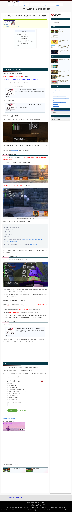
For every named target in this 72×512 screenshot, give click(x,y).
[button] (69, 22)
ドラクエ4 (21, 507)
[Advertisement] (25, 57)
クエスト (57, 3)
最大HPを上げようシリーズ (59, 96)
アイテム (24, 5)
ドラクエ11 (55, 104)
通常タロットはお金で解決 (23, 36)
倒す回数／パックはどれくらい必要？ (25, 41)
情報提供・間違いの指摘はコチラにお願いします (36, 502)
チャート (35, 3)
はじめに (55, 92)
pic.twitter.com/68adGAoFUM (10, 241)
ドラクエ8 (38, 507)
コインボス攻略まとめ (58, 94)
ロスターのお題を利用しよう (23, 38)
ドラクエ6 (30, 507)
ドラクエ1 (8, 507)
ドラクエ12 (56, 507)
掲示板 (46, 5)
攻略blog (57, 5)
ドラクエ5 (25, 507)
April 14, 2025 (33, 244)
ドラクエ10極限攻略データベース (61, 90)
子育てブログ (56, 106)
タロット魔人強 (14, 150)
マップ (46, 3)
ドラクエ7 (34, 507)
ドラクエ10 (47, 507)
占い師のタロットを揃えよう (22, 34)
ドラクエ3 (17, 507)
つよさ (35, 5)
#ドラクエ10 (39, 239)
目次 (23, 31)
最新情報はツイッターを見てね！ (12, 26)
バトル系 (13, 5)
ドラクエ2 (12, 507)
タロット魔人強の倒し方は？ (23, 43)
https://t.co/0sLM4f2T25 (27, 239)
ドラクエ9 (42, 507)
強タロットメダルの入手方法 (23, 40)
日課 (13, 3)
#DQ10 (34, 239)
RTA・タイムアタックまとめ (59, 102)
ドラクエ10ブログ (62, 507)
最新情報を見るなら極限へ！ (9, 418)
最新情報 (24, 3)
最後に (18, 45)
